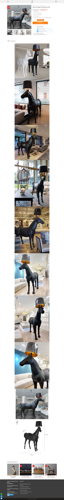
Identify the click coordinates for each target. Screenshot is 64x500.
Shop (38, 5)
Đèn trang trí (42, 5)
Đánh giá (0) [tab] (13, 41)
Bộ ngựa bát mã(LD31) (26, 476)
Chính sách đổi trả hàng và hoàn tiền (25, 491)
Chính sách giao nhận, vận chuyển (25, 488)
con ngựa (35, 34)
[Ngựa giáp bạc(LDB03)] (51, 469)
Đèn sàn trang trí (38, 33)
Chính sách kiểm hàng (23, 490)
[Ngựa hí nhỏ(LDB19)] (13, 469)
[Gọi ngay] (1, 494)
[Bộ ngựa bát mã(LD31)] (26, 469)
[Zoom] (8, 28)
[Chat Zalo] (1, 496)
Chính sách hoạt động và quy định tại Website (25, 485)
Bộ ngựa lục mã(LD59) (38, 476)
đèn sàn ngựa (41, 34)
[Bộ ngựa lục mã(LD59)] (38, 469)
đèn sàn (38, 34)
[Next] (30, 17)
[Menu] (8, 1)
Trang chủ (34, 5)
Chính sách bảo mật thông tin (24, 486)
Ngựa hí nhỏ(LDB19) (13, 476)
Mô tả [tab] (9, 41)
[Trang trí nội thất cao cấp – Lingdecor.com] (32, 1)
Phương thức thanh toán (24, 493)
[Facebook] (1, 498)
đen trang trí (44, 34)
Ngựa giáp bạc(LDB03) (51, 476)
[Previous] (9, 17)
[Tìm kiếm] (56, 1)
